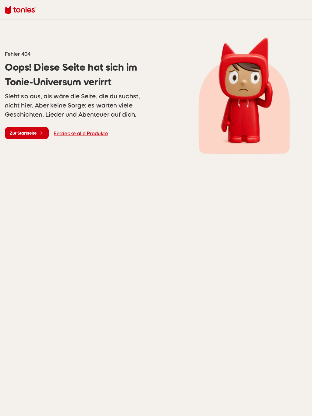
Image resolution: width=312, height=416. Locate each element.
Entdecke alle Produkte (81, 133)
